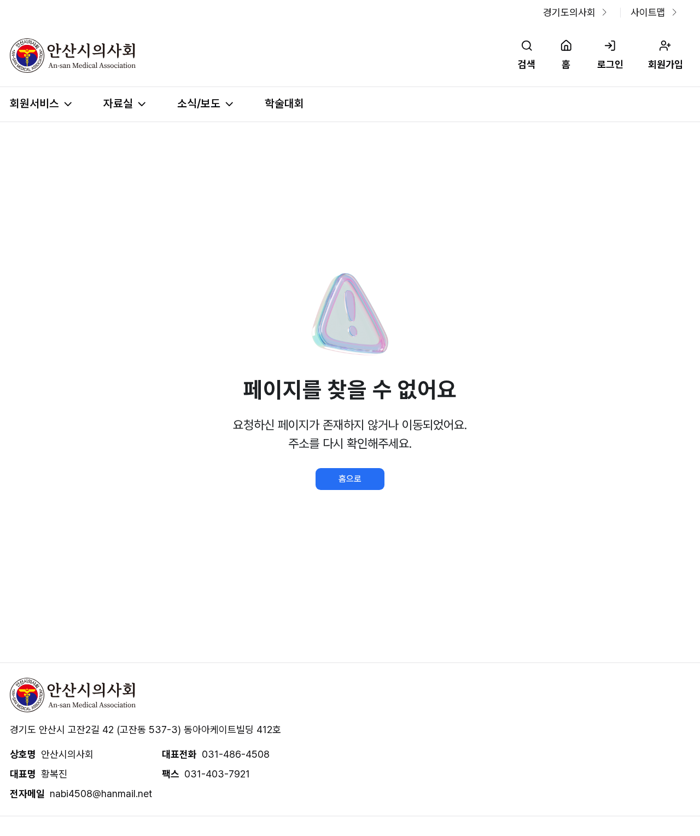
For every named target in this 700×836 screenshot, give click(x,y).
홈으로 (350, 479)
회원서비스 (34, 103)
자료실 (118, 103)
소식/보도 (198, 103)
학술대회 (284, 103)
